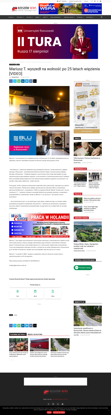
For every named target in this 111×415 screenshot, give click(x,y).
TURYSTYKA (89, 17)
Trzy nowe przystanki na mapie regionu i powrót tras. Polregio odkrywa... (80, 184)
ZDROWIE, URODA (68, 17)
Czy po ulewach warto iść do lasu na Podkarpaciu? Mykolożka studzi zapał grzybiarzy (18, 354)
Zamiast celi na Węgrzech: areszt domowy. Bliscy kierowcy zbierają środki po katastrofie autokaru (38, 354)
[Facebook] (92, 1)
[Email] (35, 81)
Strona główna (12, 62)
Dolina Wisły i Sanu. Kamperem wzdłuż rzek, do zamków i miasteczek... (86, 246)
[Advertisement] (39, 307)
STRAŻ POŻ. (20, 17)
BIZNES (37, 17)
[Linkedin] (23, 81)
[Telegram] (27, 81)
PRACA (77, 138)
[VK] (31, 81)
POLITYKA (29, 17)
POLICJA (11, 17)
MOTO (44, 17)
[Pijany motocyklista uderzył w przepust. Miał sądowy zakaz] (78, 200)
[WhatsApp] (19, 81)
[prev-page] (10, 360)
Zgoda (49, 412)
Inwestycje (53, 350)
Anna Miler (76, 335)
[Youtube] (100, 1)
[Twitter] (97, 1)
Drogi (90, 180)
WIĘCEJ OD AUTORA (35, 334)
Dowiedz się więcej (59, 412)
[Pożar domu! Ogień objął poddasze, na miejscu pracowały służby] (78, 209)
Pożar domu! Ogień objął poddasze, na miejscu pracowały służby (91, 208)
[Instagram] (94, 1)
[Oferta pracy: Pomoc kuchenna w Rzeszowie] (88, 149)
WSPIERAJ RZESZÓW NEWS (85, 260)
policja (15, 315)
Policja (78, 194)
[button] (101, 17)
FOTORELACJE (21, 62)
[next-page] (13, 360)
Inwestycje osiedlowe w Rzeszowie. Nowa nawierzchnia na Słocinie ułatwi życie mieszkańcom (60, 354)
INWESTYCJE (79, 302)
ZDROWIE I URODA (81, 218)
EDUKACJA (79, 17)
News (18, 64)
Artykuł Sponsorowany (79, 250)
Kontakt (86, 1)
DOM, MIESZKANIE (55, 17)
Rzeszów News (15, 77)
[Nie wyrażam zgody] (109, 410)
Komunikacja (80, 169)
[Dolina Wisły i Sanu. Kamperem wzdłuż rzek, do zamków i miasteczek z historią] (88, 231)
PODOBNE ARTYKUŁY (18, 334)
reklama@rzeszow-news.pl (60, 399)
